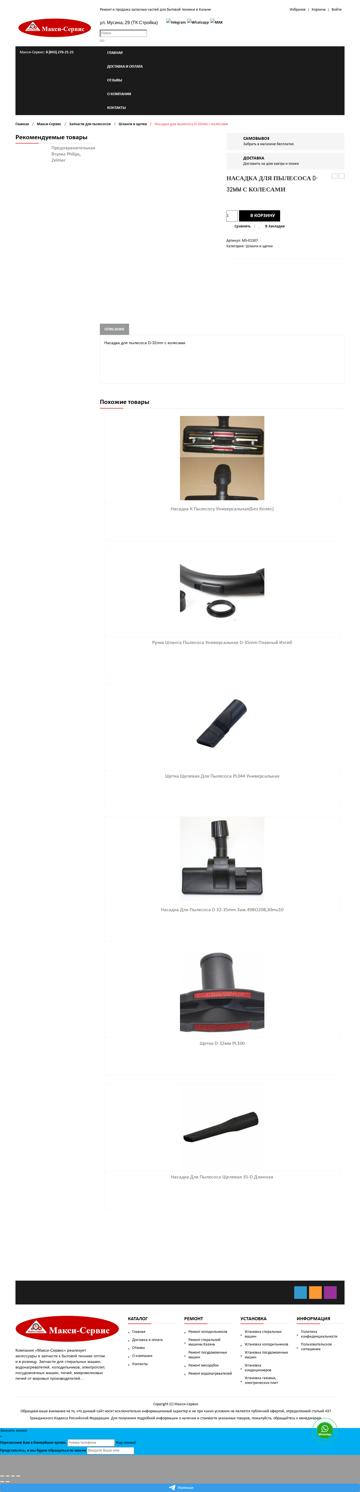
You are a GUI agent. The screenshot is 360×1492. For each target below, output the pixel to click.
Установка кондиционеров (258, 1367)
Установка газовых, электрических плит (261, 1380)
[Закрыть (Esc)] (2, 1476)
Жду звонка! (126, 1443)
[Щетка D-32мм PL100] (222, 992)
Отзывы (138, 1348)
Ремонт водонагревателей (210, 1374)
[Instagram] (330, 1292)
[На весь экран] (13, 1476)
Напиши (186, 1488)
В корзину (262, 215)
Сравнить (243, 226)
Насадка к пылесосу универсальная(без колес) (222, 509)
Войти (337, 10)
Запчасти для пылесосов (90, 124)
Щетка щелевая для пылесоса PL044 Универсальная (222, 776)
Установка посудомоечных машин (266, 1355)
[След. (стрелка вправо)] (7, 1481)
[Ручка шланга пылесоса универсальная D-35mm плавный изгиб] (222, 592)
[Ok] (315, 1292)
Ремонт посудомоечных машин (207, 1355)
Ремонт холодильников (207, 1332)
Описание (114, 329)
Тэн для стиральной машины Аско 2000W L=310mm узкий (342, 176)
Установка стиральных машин (263, 1334)
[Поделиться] (7, 1476)
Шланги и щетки (133, 124)
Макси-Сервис (49, 124)
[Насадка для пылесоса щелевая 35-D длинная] (222, 1126)
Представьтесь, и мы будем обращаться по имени (43, 1450)
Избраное (298, 10)
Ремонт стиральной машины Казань (204, 1342)
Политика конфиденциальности (319, 1334)
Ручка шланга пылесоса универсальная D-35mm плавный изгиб (222, 642)
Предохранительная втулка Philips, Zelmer (73, 154)
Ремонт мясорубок (203, 1365)
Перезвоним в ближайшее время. (33, 1443)
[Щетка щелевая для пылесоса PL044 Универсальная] (222, 725)
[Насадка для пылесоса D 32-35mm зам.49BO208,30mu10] (222, 859)
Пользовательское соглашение (316, 1346)
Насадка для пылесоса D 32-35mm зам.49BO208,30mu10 (222, 910)
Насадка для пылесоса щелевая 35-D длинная (222, 1177)
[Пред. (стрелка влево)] (2, 1481)
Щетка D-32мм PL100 (222, 1043)
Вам (26, 1443)
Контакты (140, 1364)
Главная (22, 124)
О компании (142, 1356)
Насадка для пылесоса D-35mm (335, 176)
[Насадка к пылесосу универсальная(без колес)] (222, 458)
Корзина (319, 10)
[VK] (300, 1292)
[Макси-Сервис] (54, 28)
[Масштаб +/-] (18, 1476)
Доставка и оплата (147, 1340)
